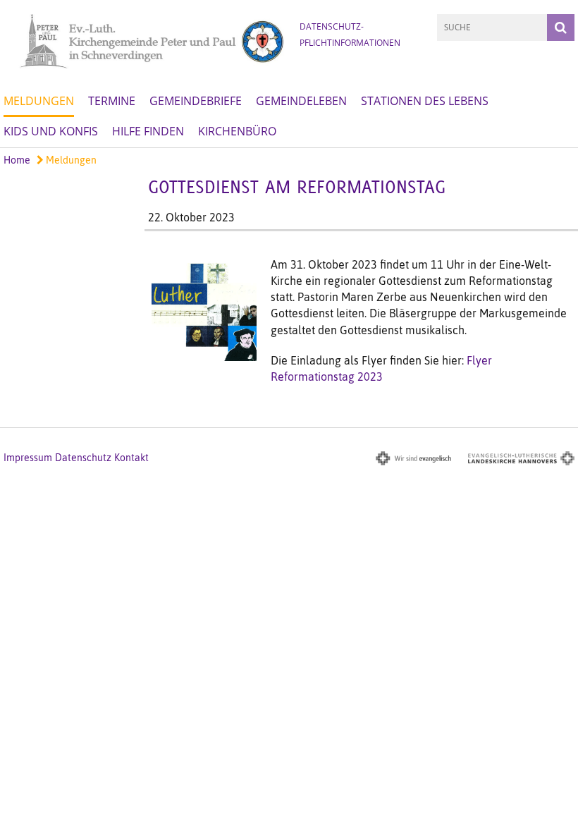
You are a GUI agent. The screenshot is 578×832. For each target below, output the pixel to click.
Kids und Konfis (51, 131)
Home (17, 160)
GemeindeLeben (301, 101)
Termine (111, 101)
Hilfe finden (148, 131)
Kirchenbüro (237, 131)
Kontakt (131, 457)
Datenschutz (83, 457)
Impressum (28, 457)
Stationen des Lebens (424, 101)
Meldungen (39, 101)
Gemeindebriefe (195, 101)
